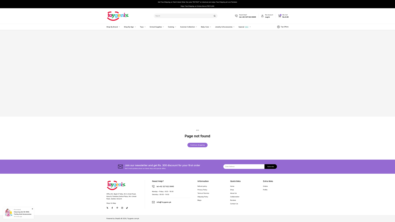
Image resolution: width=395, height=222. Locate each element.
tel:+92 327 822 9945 (165, 186)
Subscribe (270, 166)
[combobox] (182, 16)
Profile (265, 190)
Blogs (199, 200)
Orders (265, 186)
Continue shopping (197, 145)
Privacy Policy (202, 190)
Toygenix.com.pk (133, 218)
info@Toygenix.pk (164, 202)
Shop (232, 190)
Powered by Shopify (113, 218)
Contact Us (234, 204)
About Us (233, 193)
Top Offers (285, 27)
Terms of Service (203, 193)
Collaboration (234, 197)
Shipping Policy (203, 197)
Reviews (233, 200)
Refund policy (202, 186)
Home (232, 186)
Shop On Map (111, 203)
